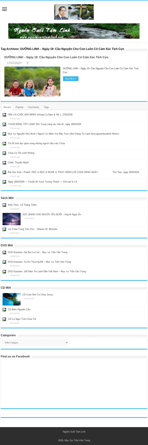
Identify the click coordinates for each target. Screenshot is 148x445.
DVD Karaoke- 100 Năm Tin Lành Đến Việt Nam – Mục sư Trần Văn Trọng (47, 271)
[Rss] (72, 436)
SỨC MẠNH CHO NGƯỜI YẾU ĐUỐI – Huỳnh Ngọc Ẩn (51, 214)
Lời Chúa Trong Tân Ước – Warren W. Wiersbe (32, 229)
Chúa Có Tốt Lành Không (21, 153)
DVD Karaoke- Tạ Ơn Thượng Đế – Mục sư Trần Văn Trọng (39, 261)
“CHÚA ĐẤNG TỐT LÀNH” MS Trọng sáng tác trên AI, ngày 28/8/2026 (44, 124)
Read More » (70, 78)
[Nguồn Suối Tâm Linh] (74, 11)
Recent (7, 107)
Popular (19, 107)
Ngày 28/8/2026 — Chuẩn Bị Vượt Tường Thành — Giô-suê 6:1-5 (42, 181)
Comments (33, 107)
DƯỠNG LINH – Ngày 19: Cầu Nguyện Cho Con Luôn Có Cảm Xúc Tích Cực (56, 57)
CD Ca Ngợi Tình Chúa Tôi (22, 319)
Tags (46, 107)
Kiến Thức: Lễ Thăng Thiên (22, 205)
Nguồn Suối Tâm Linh (74, 431)
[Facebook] (75, 436)
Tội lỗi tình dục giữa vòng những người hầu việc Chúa (36, 143)
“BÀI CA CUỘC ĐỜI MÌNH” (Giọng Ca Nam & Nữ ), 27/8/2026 (40, 114)
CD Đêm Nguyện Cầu (19, 309)
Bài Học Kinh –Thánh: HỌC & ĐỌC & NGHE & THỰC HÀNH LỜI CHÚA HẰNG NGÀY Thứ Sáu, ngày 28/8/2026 (73, 172)
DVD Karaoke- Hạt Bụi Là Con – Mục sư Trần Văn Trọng (37, 252)
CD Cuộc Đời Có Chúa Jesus (37, 294)
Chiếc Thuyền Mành (18, 162)
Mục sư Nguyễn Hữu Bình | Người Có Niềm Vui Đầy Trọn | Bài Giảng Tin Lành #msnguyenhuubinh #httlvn (63, 133)
